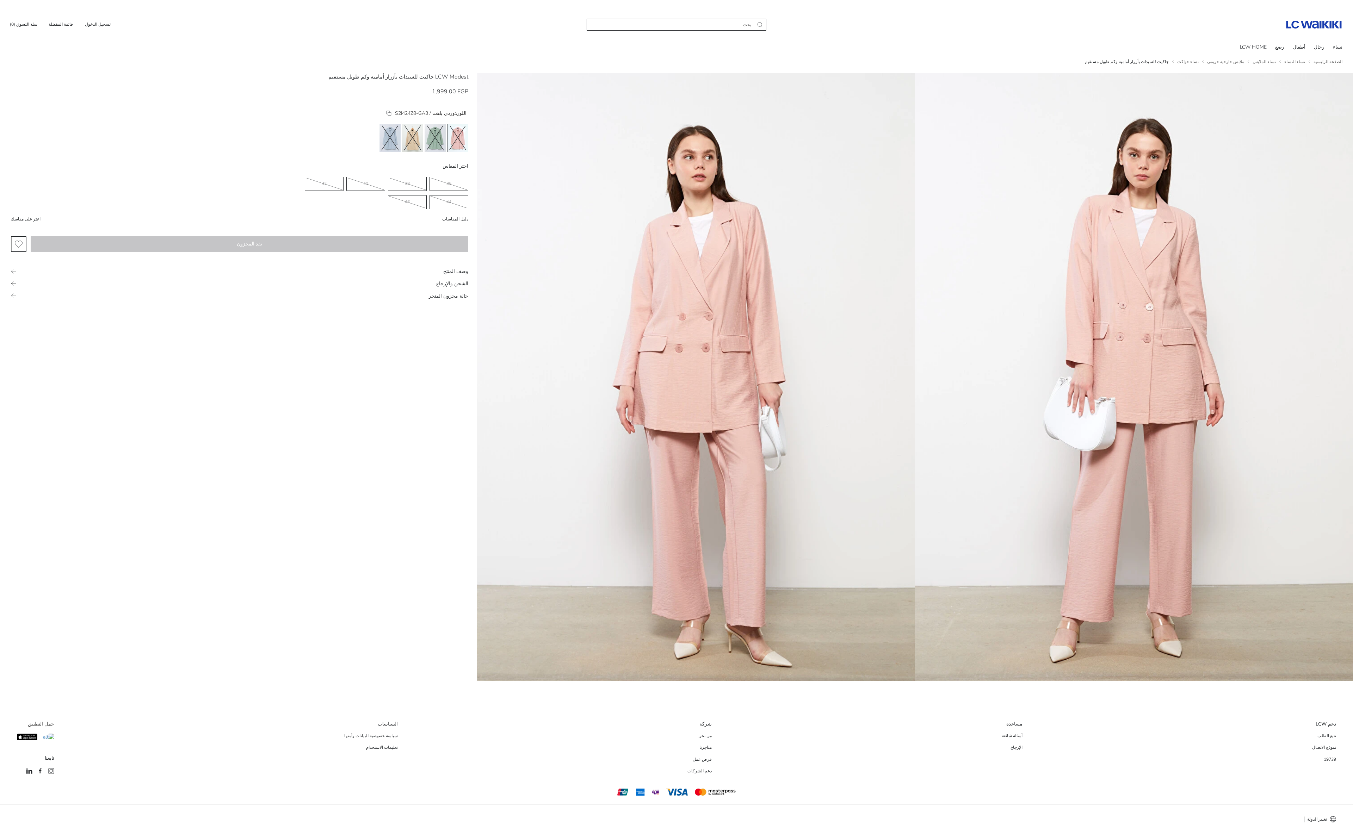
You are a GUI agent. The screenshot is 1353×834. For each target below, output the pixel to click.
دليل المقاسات (455, 219)
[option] (457, 138)
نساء (1337, 47)
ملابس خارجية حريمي (1225, 61)
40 (365, 183)
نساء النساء (1294, 61)
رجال (1319, 47)
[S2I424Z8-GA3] (388, 113)
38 (407, 183)
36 (448, 183)
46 (407, 202)
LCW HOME (1253, 47)
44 (448, 202)
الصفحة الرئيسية (1328, 61)
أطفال (1299, 47)
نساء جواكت (1188, 61)
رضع (1279, 47)
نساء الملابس (1264, 61)
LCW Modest (451, 77)
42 (324, 183)
